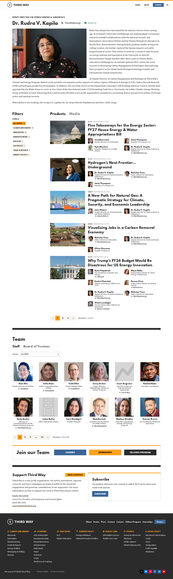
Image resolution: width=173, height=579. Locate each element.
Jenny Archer (99, 383)
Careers (120, 521)
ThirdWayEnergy (140, 153)
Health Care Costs (110, 538)
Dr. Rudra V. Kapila (140, 146)
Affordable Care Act (111, 535)
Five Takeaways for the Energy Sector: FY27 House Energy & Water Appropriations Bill (122, 130)
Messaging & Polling (16, 552)
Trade (36, 558)
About (146, 5)
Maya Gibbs (137, 270)
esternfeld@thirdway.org (24, 506)
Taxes (36, 552)
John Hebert (101, 210)
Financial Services (41, 542)
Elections (127, 538)
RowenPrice (138, 287)
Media (74, 113)
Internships (148, 521)
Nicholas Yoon (138, 172)
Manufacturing (13, 542)
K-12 (58, 535)
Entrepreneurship (41, 538)
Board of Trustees (36, 346)
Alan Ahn (23, 383)
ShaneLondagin (103, 309)
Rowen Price (137, 281)
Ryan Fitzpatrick (102, 270)
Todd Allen (73, 383)
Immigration (151, 545)
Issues (137, 5)
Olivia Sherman (102, 248)
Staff (16, 346)
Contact (111, 521)
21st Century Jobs (41, 535)
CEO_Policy (125, 393)
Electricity (11, 535)
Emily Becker (23, 419)
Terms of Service (57, 572)
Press (103, 521)
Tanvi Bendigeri (74, 419)
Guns (148, 542)
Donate (158, 5)
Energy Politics (13, 548)
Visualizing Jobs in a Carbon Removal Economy (121, 230)
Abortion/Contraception (156, 535)
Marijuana (150, 552)
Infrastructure (40, 545)
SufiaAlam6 (49, 391)
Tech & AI (38, 555)
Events (96, 521)
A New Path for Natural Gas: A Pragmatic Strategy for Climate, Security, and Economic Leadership (119, 200)
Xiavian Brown (149, 419)
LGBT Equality (151, 548)
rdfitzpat (100, 277)
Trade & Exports (14, 545)
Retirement (38, 548)
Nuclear (10, 555)
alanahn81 (24, 389)
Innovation (12, 538)
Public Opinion (130, 542)
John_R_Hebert (102, 216)
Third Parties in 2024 (132, 545)
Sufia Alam (48, 383)
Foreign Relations (83, 535)
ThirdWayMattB (100, 426)
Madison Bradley (124, 419)
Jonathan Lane (102, 139)
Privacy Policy (42, 572)
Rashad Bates (150, 383)
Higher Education (64, 538)
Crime (148, 538)
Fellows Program (133, 521)
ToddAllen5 (75, 389)
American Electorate (132, 535)
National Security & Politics (87, 538)
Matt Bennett (99, 419)
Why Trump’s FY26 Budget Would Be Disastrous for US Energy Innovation (120, 262)
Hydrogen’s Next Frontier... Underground (112, 165)
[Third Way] (20, 522)
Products (58, 113)
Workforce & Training (43, 562)
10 (42, 437)
